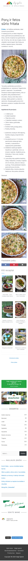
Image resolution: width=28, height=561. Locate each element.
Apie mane (9, 548)
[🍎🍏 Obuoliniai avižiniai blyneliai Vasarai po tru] (22, 526)
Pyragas (3, 425)
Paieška (23, 453)
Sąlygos (18, 553)
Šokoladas (4, 445)
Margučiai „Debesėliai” (7, 347)
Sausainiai (4, 431)
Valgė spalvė (18, 548)
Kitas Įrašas (14, 362)
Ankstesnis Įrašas (14, 358)
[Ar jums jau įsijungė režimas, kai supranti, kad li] (14, 525)
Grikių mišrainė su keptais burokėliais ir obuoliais (20, 322)
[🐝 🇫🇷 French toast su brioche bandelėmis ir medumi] (5, 526)
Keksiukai (3, 418)
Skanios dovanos (6, 435)
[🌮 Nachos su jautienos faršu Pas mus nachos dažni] (5, 533)
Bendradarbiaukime (10, 550)
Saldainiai (4, 428)
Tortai (3, 441)
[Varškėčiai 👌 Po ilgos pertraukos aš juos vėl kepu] (14, 533)
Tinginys (3, 438)
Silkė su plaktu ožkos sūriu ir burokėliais (13, 472)
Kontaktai (20, 550)
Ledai (2, 421)
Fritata (3, 29)
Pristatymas (11, 553)
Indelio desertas (5, 415)
